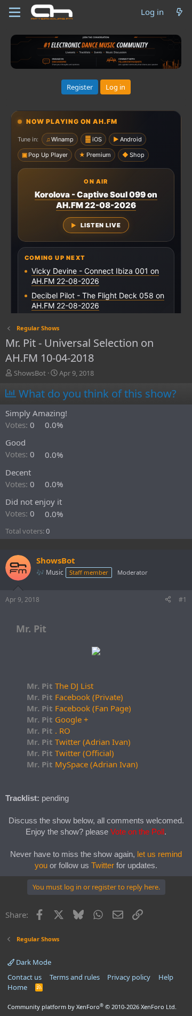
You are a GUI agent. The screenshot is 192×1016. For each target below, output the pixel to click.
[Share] (168, 600)
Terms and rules (75, 977)
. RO (48, 730)
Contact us (24, 977)
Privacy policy (128, 977)
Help (165, 977)
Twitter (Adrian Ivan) (79, 741)
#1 (183, 599)
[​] (96, 652)
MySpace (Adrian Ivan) (82, 764)
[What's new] (179, 12)
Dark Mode (32, 962)
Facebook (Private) (75, 697)
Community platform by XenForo (92, 1007)
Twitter (102, 865)
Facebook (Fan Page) (79, 708)
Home (17, 987)
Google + (58, 719)
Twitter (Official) (70, 753)
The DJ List (60, 685)
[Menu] (14, 12)
